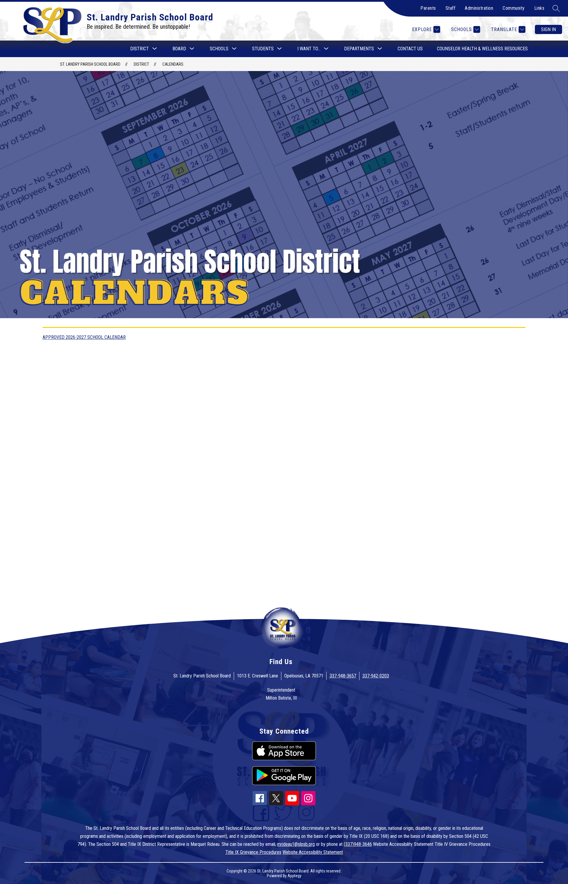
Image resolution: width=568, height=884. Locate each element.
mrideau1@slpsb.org (296, 844)
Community (514, 8)
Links (539, 8)
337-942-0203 (375, 676)
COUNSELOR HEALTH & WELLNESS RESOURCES (482, 48)
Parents (428, 8)
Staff (451, 8)
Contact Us (410, 48)
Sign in (548, 29)
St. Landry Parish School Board (90, 64)
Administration (479, 8)
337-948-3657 (343, 676)
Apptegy (294, 875)
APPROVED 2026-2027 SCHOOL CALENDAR (84, 337)
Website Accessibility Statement (313, 852)
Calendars (172, 64)
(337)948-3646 (358, 844)
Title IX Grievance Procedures (253, 852)
